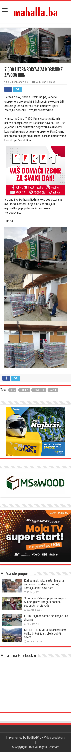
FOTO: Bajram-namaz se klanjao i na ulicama (46, 617)
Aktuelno (41, 81)
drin (12, 390)
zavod (53, 390)
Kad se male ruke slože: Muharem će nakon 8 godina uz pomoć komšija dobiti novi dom (44, 584)
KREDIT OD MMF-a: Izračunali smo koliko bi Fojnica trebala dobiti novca (45, 633)
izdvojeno (39, 390)
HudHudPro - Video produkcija (46, 737)
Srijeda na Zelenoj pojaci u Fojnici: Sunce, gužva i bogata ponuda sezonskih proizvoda (45, 601)
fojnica (24, 390)
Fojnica (51, 81)
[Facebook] (35, 742)
